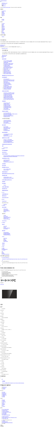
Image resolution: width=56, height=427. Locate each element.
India (3, 25)
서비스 (3, 192)
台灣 (3, 30)
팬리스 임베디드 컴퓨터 (7, 73)
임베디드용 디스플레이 (7, 71)
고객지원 (3, 205)
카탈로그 (3, 404)
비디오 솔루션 (4, 183)
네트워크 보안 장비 (7, 116)
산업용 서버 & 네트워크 (5, 111)
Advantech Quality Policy (5, 197)
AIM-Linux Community (7, 217)
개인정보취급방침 (5, 421)
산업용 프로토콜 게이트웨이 (8, 96)
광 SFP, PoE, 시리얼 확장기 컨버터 (9, 92)
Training (5, 239)
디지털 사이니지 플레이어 (8, 61)
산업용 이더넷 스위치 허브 (8, 95)
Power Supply (6, 147)
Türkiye (3, 32)
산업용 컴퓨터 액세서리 (7, 107)
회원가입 (3, 3)
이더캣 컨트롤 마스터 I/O (8, 87)
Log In (6, 3)
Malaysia (3, 28)
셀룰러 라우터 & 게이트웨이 (8, 97)
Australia (3, 23)
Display (3, 253)
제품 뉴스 (3, 403)
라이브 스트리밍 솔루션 (7, 121)
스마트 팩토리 (4, 163)
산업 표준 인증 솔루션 (7, 83)
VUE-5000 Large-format (5, 254)
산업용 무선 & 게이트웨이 (8, 94)
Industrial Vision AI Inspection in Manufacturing (10, 156)
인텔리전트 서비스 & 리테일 (5, 137)
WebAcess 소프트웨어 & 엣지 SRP (9, 80)
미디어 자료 (6, 228)
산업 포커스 (4, 401)
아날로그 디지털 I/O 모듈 (8, 86)
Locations (5, 240)
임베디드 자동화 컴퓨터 (7, 88)
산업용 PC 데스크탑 (7, 105)
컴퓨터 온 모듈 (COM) (7, 72)
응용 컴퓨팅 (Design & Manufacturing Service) (8, 75)
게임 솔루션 (3, 181)
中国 (3, 24)
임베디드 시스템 (6, 70)
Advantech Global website (6, 7)
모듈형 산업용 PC (6, 103)
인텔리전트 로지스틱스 (5, 190)
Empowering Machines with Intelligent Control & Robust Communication (14, 155)
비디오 (3, 402)
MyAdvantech (4, 56)
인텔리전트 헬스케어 (5, 416)
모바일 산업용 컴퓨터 (4, 132)
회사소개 (3, 224)
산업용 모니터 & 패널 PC (8, 84)
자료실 (5, 215)
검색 (3, 4)
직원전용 (3, 396)
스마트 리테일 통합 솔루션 (8, 141)
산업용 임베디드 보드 (7, 66)
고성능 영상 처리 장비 (7, 120)
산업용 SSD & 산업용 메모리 (8, 64)
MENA (3, 36)
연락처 (3, 246)
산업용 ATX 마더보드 (7, 104)
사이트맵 (3, 420)
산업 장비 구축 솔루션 (5, 411)
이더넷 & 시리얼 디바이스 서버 (8, 98)
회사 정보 (5, 226)
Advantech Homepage (3, 0)
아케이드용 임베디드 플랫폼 (8, 67)
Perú (2, 15)
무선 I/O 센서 (6, 81)
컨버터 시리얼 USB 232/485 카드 (9, 99)
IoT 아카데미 (6, 216)
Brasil (3, 11)
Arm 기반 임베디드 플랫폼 (8, 60)
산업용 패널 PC (6, 85)
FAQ (3, 405)
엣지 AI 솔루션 (6, 108)
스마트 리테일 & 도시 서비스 (5, 158)
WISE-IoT (5, 204)
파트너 (3, 199)
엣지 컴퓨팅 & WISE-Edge (5, 167)
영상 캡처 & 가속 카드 (7, 123)
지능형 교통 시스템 (7, 109)
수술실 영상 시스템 (7, 128)
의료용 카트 (6, 129)
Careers (3, 236)
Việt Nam (3, 33)
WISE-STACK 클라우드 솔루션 (8, 115)
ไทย (2, 31)
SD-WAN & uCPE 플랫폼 (7, 114)
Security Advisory (4, 220)
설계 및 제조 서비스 (4, 188)
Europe (3, 19)
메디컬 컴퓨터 (6, 126)
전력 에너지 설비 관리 (7, 89)
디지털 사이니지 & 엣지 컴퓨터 (8, 140)
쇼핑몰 (3, 248)
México (3, 12)
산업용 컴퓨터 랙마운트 (7, 106)
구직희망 (3, 395)
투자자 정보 (3, 230)
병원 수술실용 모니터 (7, 127)
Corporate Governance (7, 233)
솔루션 (3, 148)
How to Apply (6, 241)
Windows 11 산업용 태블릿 (8, 139)
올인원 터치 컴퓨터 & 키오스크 (8, 142)
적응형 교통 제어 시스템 (7, 177)
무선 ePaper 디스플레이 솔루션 (8, 63)
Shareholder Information (7, 234)
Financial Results (6, 232)
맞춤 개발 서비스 (4, 195)
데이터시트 (2, 284)
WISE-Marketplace (4, 249)
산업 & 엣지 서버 (4, 152)
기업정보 (3, 222)
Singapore (3, 29)
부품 (3, 252)
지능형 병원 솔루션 (7, 130)
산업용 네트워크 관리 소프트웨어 (9, 93)
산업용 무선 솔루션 (7, 65)
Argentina (3, 13)
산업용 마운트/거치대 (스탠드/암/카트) (7, 144)
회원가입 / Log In (4, 48)
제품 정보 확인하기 (7, 210)
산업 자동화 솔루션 (4, 77)
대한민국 (4, 5)
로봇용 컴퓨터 (6, 62)
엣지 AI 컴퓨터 (6, 122)
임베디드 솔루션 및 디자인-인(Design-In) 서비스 (8, 173)
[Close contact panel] (0, 377)
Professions (5, 238)
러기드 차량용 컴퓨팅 (4, 150)
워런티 (5, 211)
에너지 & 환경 (4, 165)
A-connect (3, 406)
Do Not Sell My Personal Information (7, 422)
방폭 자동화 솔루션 (7, 82)
